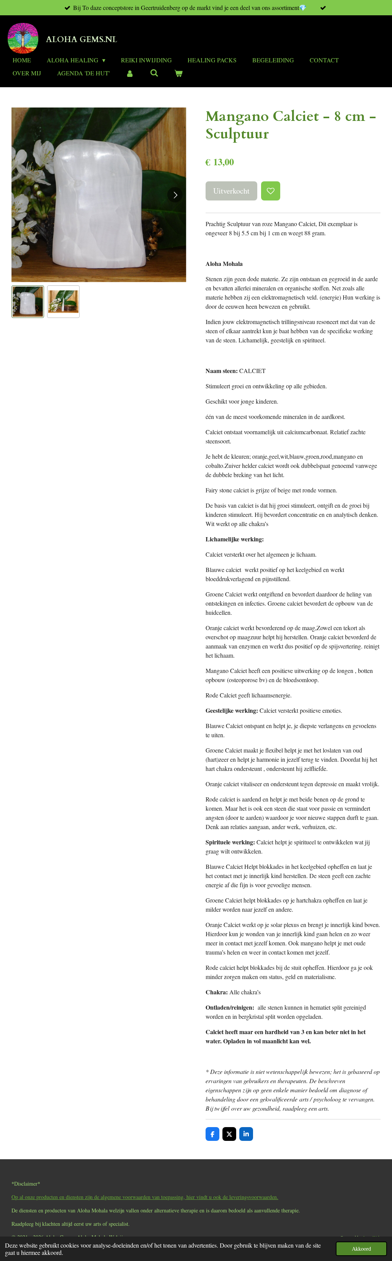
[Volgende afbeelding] (175, 194)
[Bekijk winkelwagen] (178, 73)
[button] (27, 301)
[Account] (130, 73)
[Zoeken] (154, 72)
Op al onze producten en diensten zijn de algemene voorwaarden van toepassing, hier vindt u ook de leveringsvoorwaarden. (144, 1197)
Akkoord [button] (361, 1248)
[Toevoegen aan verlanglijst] (270, 190)
